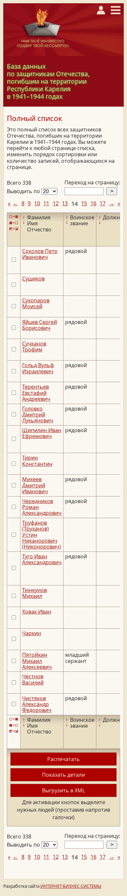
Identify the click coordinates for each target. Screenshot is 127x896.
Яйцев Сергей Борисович (39, 324)
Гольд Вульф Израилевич (38, 368)
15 (84, 203)
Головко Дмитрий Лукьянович (37, 414)
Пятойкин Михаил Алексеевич (37, 660)
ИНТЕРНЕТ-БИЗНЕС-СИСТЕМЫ (70, 886)
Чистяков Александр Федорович (36, 704)
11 (46, 203)
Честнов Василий (33, 679)
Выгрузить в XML (63, 790)
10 (37, 203)
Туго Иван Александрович (42, 559)
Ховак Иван (36, 611)
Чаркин (31, 633)
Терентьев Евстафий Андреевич (36, 392)
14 (74, 204)
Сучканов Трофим (34, 346)
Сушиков (33, 278)
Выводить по (24, 191)
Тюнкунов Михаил (34, 593)
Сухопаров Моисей (35, 303)
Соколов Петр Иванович (40, 254)
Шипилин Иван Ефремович (41, 433)
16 (93, 203)
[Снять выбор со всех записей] (14, 222)
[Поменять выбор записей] (14, 229)
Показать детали (63, 774)
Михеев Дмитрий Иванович (35, 485)
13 (65, 203)
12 (56, 203)
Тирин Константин (37, 460)
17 (103, 203)
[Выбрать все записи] (14, 216)
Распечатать (63, 759)
